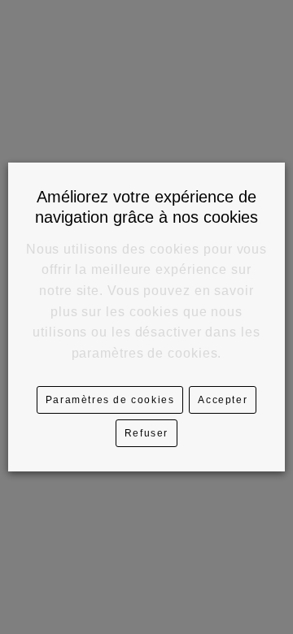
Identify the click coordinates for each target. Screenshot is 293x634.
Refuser (146, 433)
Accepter (222, 400)
